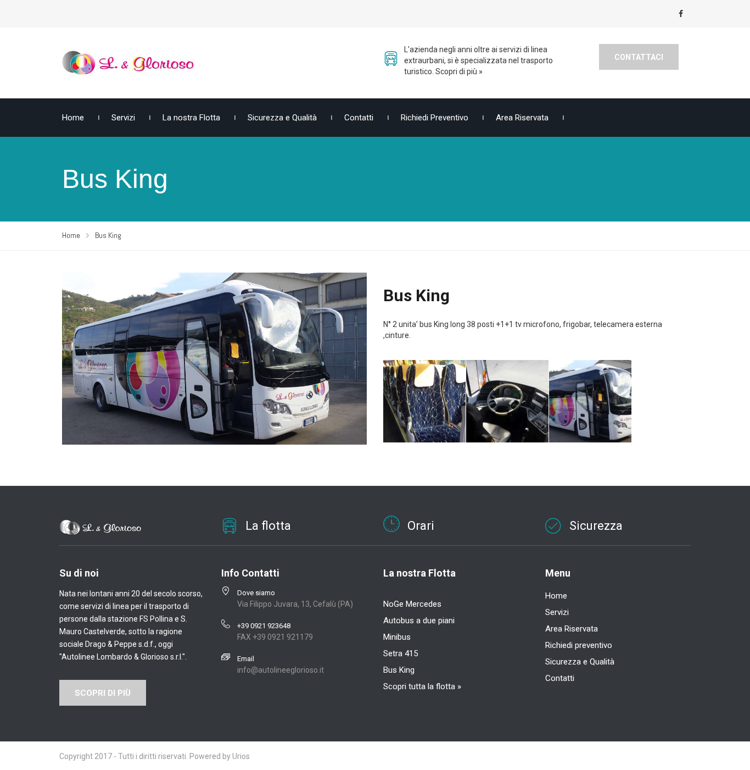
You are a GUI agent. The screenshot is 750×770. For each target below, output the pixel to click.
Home (73, 118)
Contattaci (638, 57)
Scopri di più (103, 693)
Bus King (399, 670)
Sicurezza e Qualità (282, 118)
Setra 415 (400, 653)
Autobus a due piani (419, 620)
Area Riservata (522, 118)
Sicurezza (596, 526)
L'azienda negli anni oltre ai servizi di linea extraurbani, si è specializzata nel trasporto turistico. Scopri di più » (478, 60)
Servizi (123, 118)
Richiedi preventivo (578, 645)
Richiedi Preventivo (434, 118)
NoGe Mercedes (412, 604)
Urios (241, 756)
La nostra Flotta (191, 118)
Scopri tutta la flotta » (422, 686)
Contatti (358, 118)
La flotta (268, 526)
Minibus (397, 637)
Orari (420, 526)
